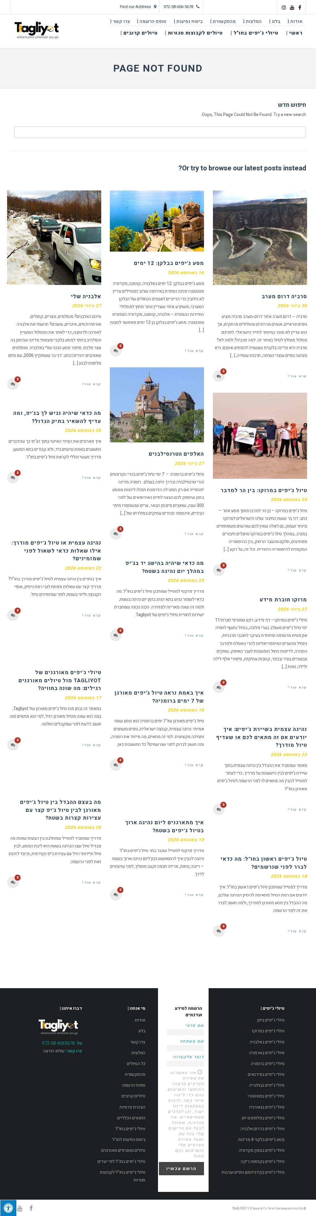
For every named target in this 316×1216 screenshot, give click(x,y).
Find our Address (135, 7)
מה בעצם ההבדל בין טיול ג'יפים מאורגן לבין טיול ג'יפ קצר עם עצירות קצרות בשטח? (60, 810)
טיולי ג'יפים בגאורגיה (267, 1107)
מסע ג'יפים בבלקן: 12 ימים (169, 263)
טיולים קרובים (133, 1096)
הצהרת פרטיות (132, 1107)
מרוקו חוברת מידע (283, 600)
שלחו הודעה (53, 1051)
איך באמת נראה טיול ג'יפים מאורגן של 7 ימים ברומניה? (159, 697)
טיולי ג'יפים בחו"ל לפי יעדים (121, 1161)
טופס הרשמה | (151, 21)
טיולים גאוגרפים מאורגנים (123, 1150)
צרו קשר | (120, 21)
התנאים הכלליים (131, 1118)
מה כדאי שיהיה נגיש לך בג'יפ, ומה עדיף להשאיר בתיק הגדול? (57, 417)
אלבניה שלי (86, 296)
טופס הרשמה (133, 1085)
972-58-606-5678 (178, 7)
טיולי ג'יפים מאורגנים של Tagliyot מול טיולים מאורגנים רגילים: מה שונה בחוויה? (60, 680)
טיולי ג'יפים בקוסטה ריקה (263, 1161)
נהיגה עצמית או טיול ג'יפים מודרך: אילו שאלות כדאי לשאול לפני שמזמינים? (56, 550)
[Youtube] (292, 7)
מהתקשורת (135, 1074)
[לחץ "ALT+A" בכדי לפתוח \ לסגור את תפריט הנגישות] (8, 1208)
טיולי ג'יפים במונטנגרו (266, 1096)
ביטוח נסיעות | (188, 21)
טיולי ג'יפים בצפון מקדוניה (262, 1150)
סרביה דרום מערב (284, 296)
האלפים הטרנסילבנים (176, 454)
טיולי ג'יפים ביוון (271, 1020)
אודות (140, 1020)
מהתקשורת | (223, 21)
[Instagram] (284, 7)
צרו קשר (137, 1042)
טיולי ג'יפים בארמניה (267, 1053)
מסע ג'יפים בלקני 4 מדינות (261, 1139)
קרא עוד (92, 384)
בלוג (141, 1031)
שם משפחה (192, 1041)
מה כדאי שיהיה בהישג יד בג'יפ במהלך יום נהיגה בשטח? (164, 567)
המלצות (138, 1053)
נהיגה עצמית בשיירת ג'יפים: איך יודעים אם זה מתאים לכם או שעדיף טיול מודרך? (261, 737)
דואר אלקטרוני (188, 1057)
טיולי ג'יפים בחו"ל (130, 1129)
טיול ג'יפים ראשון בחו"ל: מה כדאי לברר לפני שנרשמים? (264, 863)
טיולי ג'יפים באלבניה (267, 1042)
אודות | (295, 21)
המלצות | (252, 21)
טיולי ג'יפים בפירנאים (266, 1074)
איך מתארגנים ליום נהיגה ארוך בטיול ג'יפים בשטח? (164, 826)
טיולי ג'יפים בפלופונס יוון (263, 1118)
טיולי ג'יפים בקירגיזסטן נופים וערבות (253, 1172)
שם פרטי (194, 1025)
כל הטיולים (136, 1063)
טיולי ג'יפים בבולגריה (267, 1085)
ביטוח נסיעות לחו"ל (128, 1139)
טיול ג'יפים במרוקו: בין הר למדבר (264, 490)
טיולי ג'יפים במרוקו (268, 1031)
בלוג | (274, 21)
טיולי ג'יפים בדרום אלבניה (262, 1129)
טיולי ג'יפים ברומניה (268, 1063)
